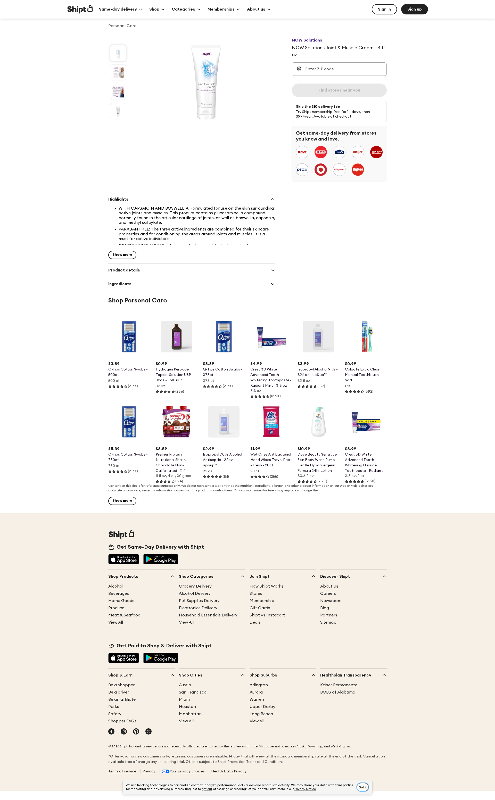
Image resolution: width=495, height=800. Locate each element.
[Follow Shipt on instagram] (124, 732)
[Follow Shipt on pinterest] (136, 732)
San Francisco (193, 692)
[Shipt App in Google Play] (160, 559)
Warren (257, 699)
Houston (187, 707)
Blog (324, 608)
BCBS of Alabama (337, 692)
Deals (255, 622)
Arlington (259, 685)
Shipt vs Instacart (267, 615)
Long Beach (261, 714)
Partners (328, 615)
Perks (113, 707)
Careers (328, 593)
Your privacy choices (187, 771)
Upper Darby (262, 707)
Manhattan (190, 714)
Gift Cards (260, 608)
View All (115, 622)
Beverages (118, 593)
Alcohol (115, 586)
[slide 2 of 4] (118, 72)
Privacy (149, 771)
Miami (185, 699)
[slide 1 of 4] (118, 53)
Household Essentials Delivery (208, 615)
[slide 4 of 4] (118, 111)
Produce (116, 608)
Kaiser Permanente (338, 685)
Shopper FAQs (122, 721)
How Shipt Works (266, 586)
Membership (262, 601)
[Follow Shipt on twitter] (148, 732)
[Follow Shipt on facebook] (111, 732)
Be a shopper (121, 685)
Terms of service (122, 771)
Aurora (256, 692)
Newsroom (330, 601)
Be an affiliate (122, 699)
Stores (256, 593)
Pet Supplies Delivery (199, 601)
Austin (185, 685)
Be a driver (118, 692)
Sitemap (328, 622)
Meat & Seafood (124, 615)
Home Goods (121, 601)
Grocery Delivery (195, 586)
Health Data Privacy (229, 771)
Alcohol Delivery (195, 593)
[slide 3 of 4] (118, 92)
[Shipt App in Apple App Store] (123, 559)
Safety (114, 714)
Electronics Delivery (198, 608)
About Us (329, 586)
